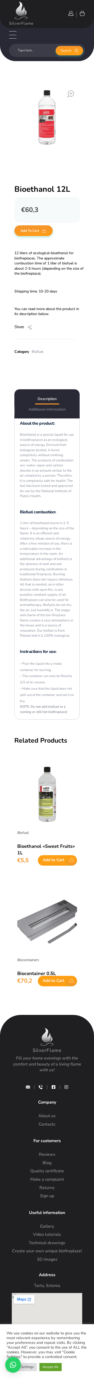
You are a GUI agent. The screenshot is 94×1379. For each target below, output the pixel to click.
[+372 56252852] (41, 1087)
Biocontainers (28, 959)
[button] (13, 1365)
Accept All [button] (50, 1367)
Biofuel (37, 351)
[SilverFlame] (21, 10)
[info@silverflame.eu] (28, 1087)
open (70, 94)
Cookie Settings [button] (22, 1367)
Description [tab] (47, 398)
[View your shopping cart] (82, 13)
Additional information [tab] (47, 409)
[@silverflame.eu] (66, 1087)
